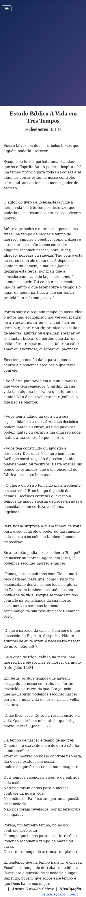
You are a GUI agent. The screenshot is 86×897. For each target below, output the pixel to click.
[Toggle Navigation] (6, 8)
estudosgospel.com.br (61, 894)
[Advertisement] (43, 61)
